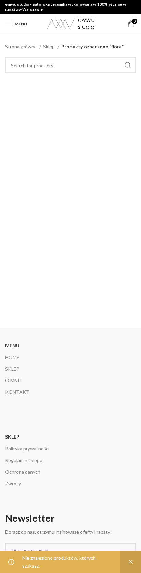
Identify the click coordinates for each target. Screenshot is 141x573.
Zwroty (13, 483)
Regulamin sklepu (23, 460)
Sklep (49, 46)
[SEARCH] (128, 65)
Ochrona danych (22, 472)
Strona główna (21, 46)
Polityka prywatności (27, 449)
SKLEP (12, 369)
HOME (12, 357)
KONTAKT (17, 392)
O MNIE (13, 380)
